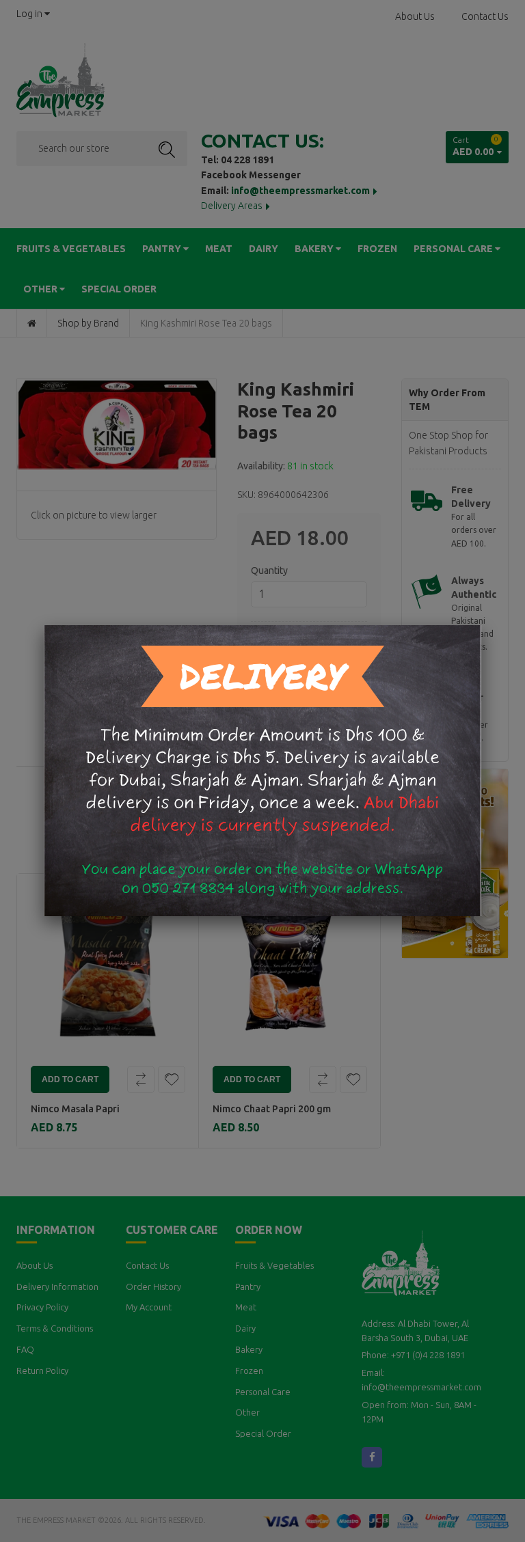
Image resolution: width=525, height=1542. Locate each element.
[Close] (481, 625)
